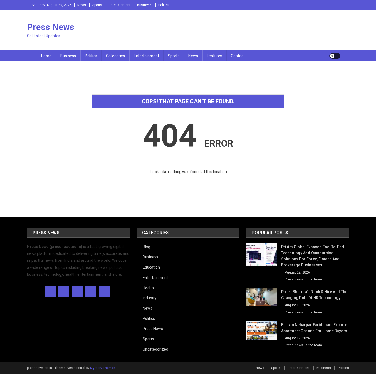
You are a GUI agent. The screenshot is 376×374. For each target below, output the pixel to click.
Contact (238, 56)
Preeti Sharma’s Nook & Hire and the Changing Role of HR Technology (314, 295)
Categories (115, 56)
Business (144, 5)
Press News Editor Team (303, 279)
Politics (164, 5)
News (81, 5)
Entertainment (119, 5)
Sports (97, 5)
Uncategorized (155, 349)
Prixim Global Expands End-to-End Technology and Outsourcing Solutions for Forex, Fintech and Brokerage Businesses (312, 256)
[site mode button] (334, 56)
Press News (50, 27)
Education (151, 267)
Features (214, 56)
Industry (150, 298)
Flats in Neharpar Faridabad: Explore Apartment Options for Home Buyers (314, 328)
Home (46, 56)
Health (148, 288)
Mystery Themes (103, 368)
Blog (146, 247)
